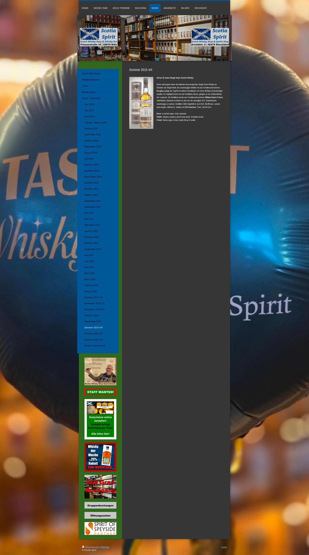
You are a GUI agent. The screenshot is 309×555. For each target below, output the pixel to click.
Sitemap (105, 547)
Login (224, 547)
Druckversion (92, 547)
